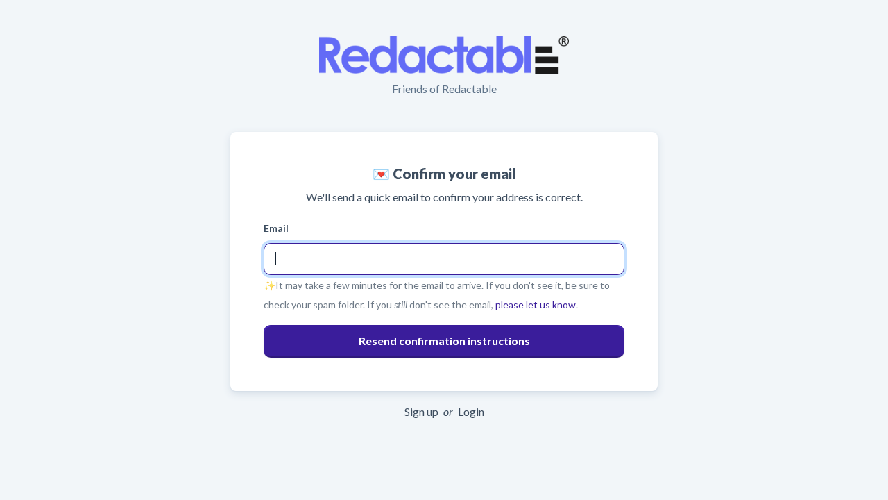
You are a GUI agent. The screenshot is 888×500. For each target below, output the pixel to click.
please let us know (535, 304)
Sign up (421, 411)
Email (276, 228)
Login (471, 411)
